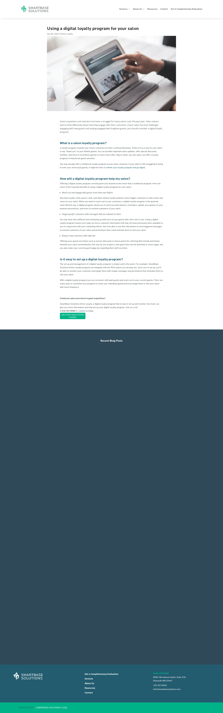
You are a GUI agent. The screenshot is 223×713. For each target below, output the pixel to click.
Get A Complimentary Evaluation (186, 9)
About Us (137, 9)
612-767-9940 (160, 685)
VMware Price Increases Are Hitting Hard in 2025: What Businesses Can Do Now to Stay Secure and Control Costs (109, 633)
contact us (83, 311)
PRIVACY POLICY (27, 707)
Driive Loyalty (66, 34)
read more (50, 441)
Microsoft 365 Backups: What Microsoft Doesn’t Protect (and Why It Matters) (90, 530)
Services (123, 9)
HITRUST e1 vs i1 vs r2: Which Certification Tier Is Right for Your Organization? (91, 428)
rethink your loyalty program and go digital (125, 167)
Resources (152, 9)
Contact (164, 9)
